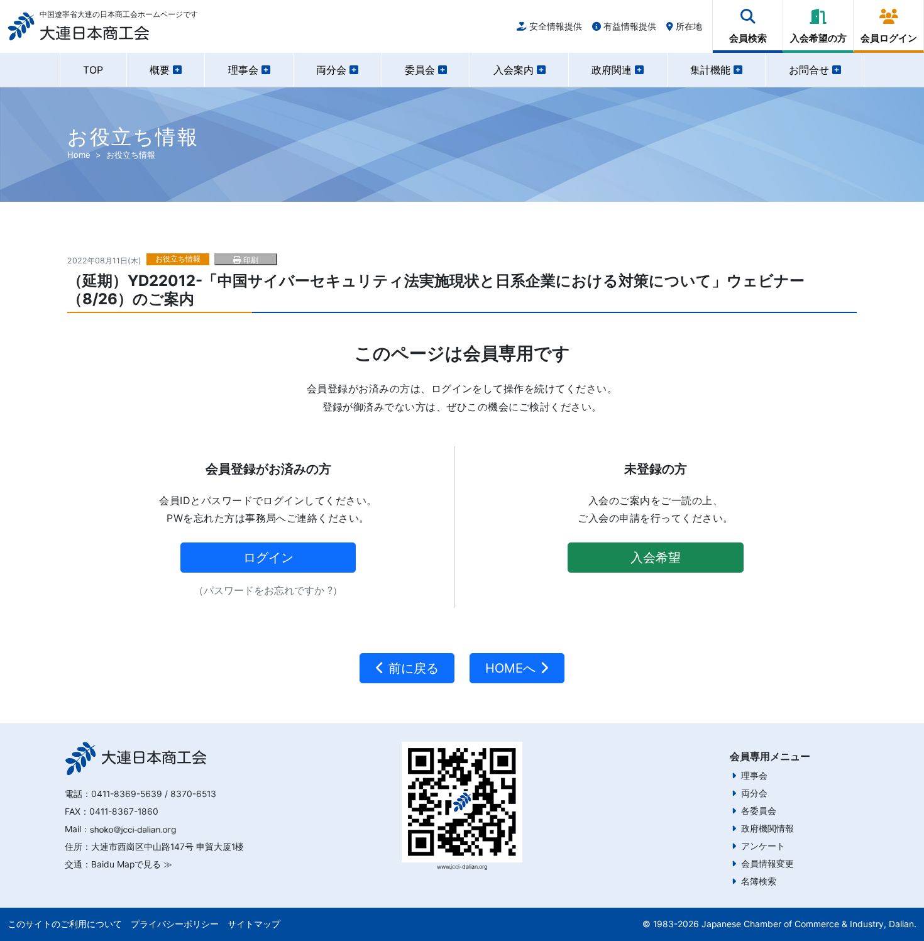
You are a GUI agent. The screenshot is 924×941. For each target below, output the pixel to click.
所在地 (687, 26)
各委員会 (758, 811)
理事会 (754, 776)
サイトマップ (254, 924)
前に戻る (412, 668)
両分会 (754, 793)
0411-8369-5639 (126, 794)
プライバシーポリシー (175, 924)
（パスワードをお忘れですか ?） (268, 590)
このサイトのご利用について (65, 924)
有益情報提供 (628, 26)
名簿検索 (758, 881)
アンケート (763, 846)
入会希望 (655, 557)
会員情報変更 (767, 864)
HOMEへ (512, 668)
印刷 (249, 260)
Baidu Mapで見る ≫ (131, 864)
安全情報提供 (554, 26)
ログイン (268, 557)
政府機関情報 (767, 828)
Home (79, 155)
